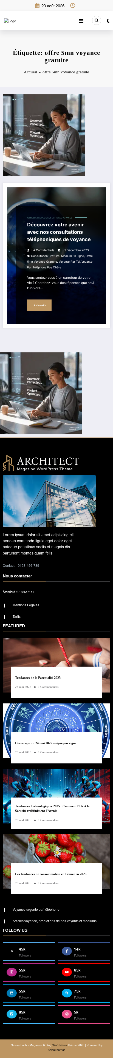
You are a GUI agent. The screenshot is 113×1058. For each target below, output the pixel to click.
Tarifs (17, 616)
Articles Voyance (62, 218)
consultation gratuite (45, 256)
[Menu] (81, 21)
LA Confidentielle (43, 250)
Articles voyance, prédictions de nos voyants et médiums (55, 920)
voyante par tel (69, 261)
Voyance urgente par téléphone (36, 909)
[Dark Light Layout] (108, 20)
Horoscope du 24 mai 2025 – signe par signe (45, 743)
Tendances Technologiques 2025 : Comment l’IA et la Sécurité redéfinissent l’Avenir (52, 808)
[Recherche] (96, 20)
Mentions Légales (26, 605)
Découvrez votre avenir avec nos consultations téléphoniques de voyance (59, 232)
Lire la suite (39, 305)
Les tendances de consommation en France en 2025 (50, 874)
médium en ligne (72, 256)
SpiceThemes (56, 1050)
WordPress (59, 1045)
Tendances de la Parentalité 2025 (38, 678)
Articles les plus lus (39, 218)
